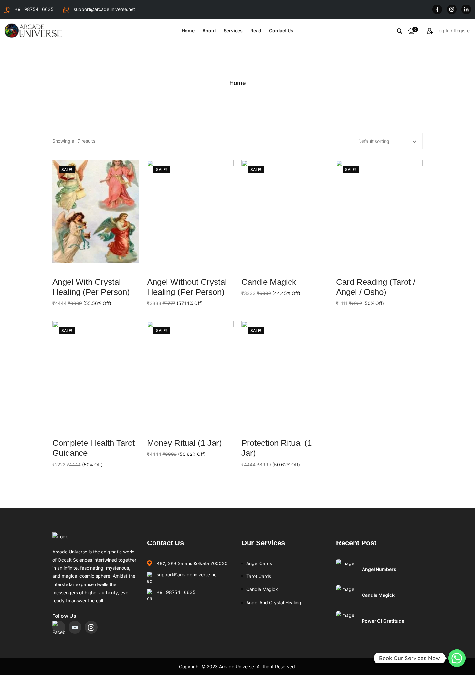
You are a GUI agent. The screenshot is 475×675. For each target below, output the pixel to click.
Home (188, 30)
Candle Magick (268, 282)
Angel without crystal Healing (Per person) (187, 287)
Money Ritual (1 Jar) (184, 443)
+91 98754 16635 (34, 9)
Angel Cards (259, 563)
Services (233, 30)
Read (255, 30)
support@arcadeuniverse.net (104, 9)
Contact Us (281, 30)
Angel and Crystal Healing (273, 602)
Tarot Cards (258, 576)
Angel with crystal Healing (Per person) (91, 287)
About (209, 30)
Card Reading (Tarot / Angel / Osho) (375, 287)
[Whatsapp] (457, 658)
